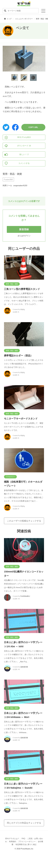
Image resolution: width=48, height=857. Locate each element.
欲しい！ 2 (24, 154)
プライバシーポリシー (27, 842)
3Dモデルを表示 (24, 137)
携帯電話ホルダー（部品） (18, 355)
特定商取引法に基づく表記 (26, 844)
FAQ (23, 839)
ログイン (27, 236)
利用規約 (12, 842)
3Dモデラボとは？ (12, 839)
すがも (22, 309)
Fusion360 (8, 179)
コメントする (24, 163)
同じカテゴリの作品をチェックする (24, 823)
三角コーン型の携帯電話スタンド (22, 289)
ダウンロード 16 (24, 146)
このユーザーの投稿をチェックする (24, 521)
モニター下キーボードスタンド (21, 418)
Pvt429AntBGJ (25, 596)
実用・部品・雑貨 (12, 174)
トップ (9, 19)
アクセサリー (10, 476)
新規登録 (24, 229)
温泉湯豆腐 (24, 667)
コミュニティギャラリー (24, 19)
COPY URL (33, 127)
